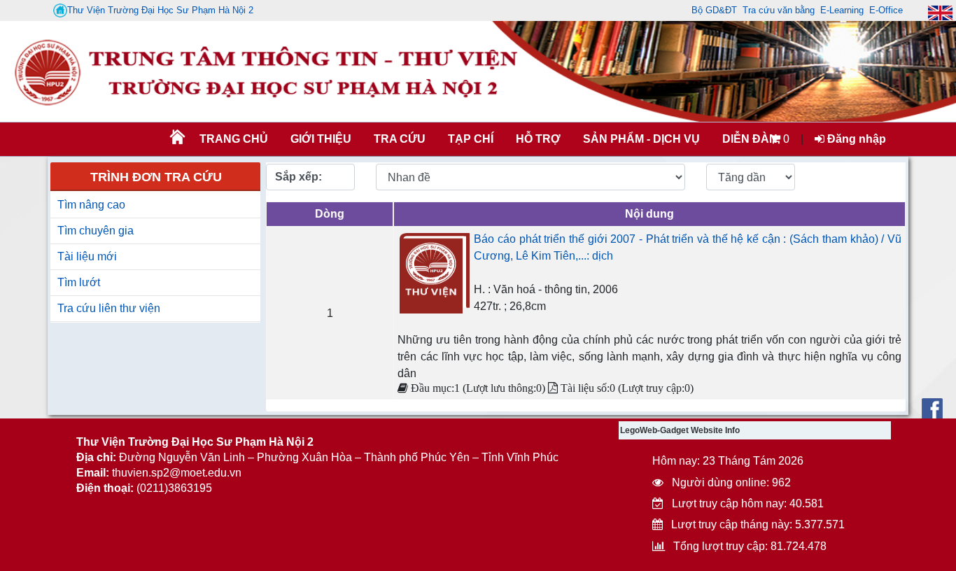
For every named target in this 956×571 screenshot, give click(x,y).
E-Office (886, 10)
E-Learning (842, 10)
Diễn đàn (750, 139)
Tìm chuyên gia (95, 231)
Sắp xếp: (298, 177)
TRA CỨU (400, 139)
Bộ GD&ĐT (714, 10)
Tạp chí (470, 139)
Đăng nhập (855, 139)
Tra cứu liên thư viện (108, 308)
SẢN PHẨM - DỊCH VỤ (640, 139)
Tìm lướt (78, 282)
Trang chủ (233, 139)
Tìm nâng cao (91, 205)
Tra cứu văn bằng (779, 10)
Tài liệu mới (87, 256)
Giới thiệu (320, 139)
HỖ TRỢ (538, 139)
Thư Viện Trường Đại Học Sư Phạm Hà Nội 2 (160, 10)
